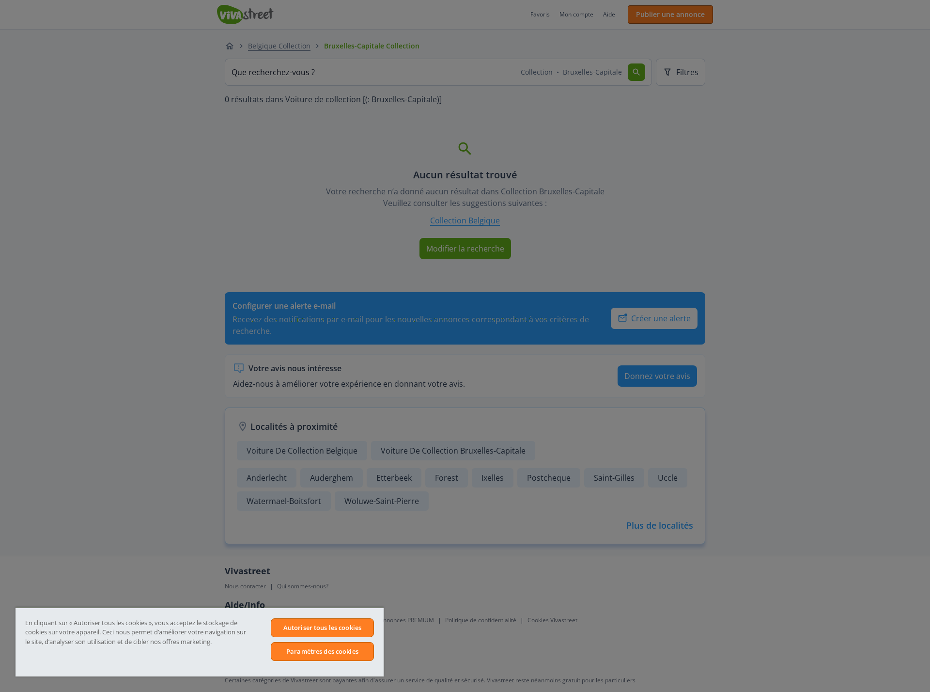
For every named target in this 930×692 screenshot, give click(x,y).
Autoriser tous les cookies (322, 627)
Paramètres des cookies (322, 651)
